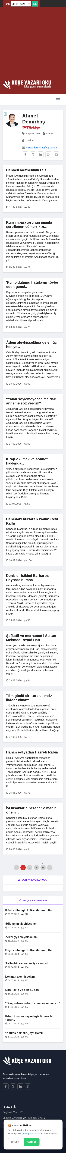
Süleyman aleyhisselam (21, 923)
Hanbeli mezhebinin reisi (26, 170)
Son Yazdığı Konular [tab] (34, 879)
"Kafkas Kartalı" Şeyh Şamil (24, 1033)
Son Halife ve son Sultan (22, 989)
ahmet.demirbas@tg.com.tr (41, 147)
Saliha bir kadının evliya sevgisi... (27, 963)
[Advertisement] (33, 45)
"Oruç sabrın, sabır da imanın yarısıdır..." (32, 1003)
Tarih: (7, 3)
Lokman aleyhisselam (20, 976)
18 (43, 867)
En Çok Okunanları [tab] (34, 900)
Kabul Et (31, 1141)
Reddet (15, 1141)
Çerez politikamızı (31, 1133)
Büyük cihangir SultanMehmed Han (29, 910)
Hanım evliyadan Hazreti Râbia (32, 752)
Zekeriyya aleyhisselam (21, 937)
